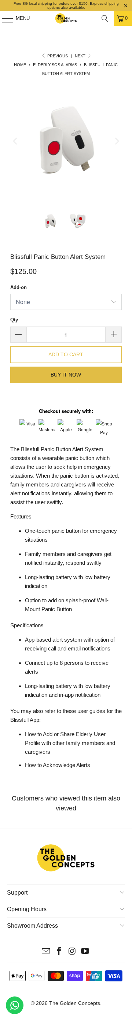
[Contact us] (14, 1005)
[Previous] (16, 141)
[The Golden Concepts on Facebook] (59, 952)
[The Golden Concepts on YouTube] (85, 952)
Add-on (18, 287)
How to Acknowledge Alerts (57, 765)
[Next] (116, 141)
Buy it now (66, 375)
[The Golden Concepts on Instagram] (72, 952)
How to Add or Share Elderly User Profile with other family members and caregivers (70, 743)
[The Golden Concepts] (66, 18)
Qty (14, 319)
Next (81, 56)
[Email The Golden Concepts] (46, 952)
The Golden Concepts (74, 1003)
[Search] (105, 18)
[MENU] (3, 18)
